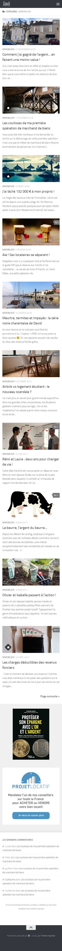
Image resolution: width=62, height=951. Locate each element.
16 (57, 285)
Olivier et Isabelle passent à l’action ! (29, 595)
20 (57, 90)
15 (57, 22)
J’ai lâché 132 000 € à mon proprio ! (28, 191)
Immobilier (8, 49)
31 (57, 495)
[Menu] (58, 4)
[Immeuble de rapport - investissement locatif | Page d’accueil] (8, 4)
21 (57, 354)
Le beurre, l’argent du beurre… (24, 528)
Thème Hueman (48, 936)
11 (57, 159)
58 (57, 630)
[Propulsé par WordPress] (29, 936)
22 (57, 427)
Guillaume (10, 879)
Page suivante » (50, 696)
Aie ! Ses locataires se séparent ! (26, 255)
